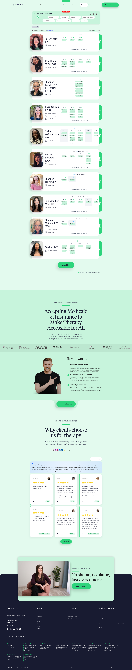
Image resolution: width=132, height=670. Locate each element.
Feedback (71, 667)
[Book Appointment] (80, 39)
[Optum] (7, 347)
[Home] (19, 4)
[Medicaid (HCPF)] (107, 347)
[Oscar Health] (41, 348)
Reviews (39, 626)
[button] (42, 5)
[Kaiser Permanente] (24, 347)
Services (39, 616)
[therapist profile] (36, 42)
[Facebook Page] (8, 629)
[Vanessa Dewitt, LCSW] (73, 478)
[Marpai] (90, 347)
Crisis (112, 667)
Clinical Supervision (73, 618)
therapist (79, 367)
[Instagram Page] (11, 629)
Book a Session (110, 5)
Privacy (51, 667)
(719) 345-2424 (12, 618)
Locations (39, 618)
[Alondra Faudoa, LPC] (73, 510)
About (38, 614)
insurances (50, 30)
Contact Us (40, 631)
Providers (84, 5)
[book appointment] (64, 39)
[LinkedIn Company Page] (17, 629)
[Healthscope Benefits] (124, 348)
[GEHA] (57, 347)
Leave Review (95, 459)
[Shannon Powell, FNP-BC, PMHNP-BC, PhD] (97, 510)
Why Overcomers (72, 616)
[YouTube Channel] (14, 629)
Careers (70, 614)
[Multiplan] (74, 347)
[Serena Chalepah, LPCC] (97, 478)
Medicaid (92, 667)
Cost (38, 621)
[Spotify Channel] (20, 629)
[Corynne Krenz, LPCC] (48, 478)
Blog (38, 628)
